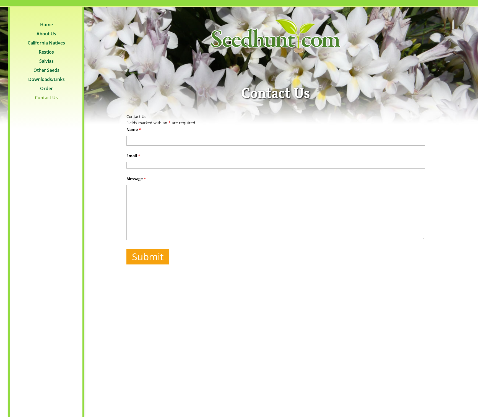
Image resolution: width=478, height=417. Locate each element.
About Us (46, 34)
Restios (46, 52)
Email (133, 155)
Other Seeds (46, 70)
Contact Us (46, 98)
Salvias (46, 61)
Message (136, 178)
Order (46, 88)
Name (133, 129)
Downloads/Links (46, 79)
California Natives (46, 43)
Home (46, 25)
